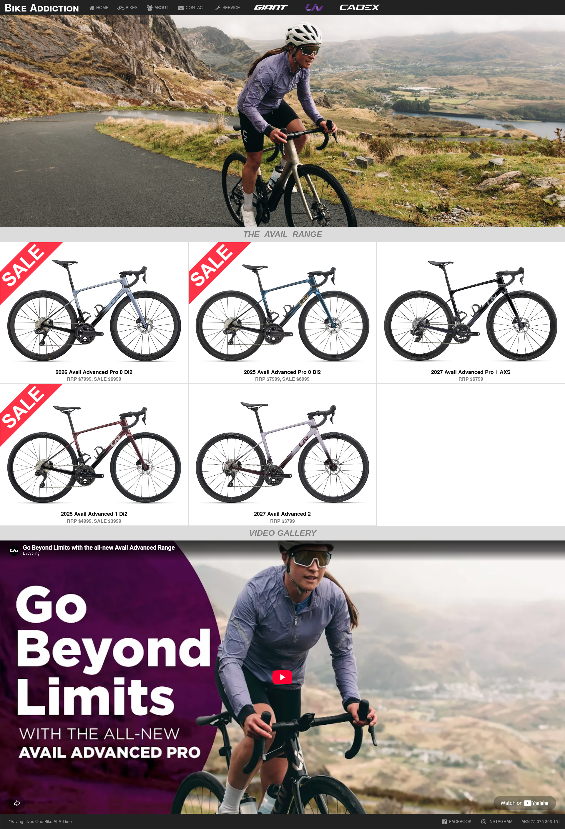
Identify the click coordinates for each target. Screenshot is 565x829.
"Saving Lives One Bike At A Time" (41, 821)
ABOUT (161, 7)
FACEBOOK (459, 821)
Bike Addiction (41, 7)
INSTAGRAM (500, 821)
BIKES (130, 7)
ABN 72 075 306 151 (540, 821)
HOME (102, 7)
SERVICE (230, 7)
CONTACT (195, 7)
